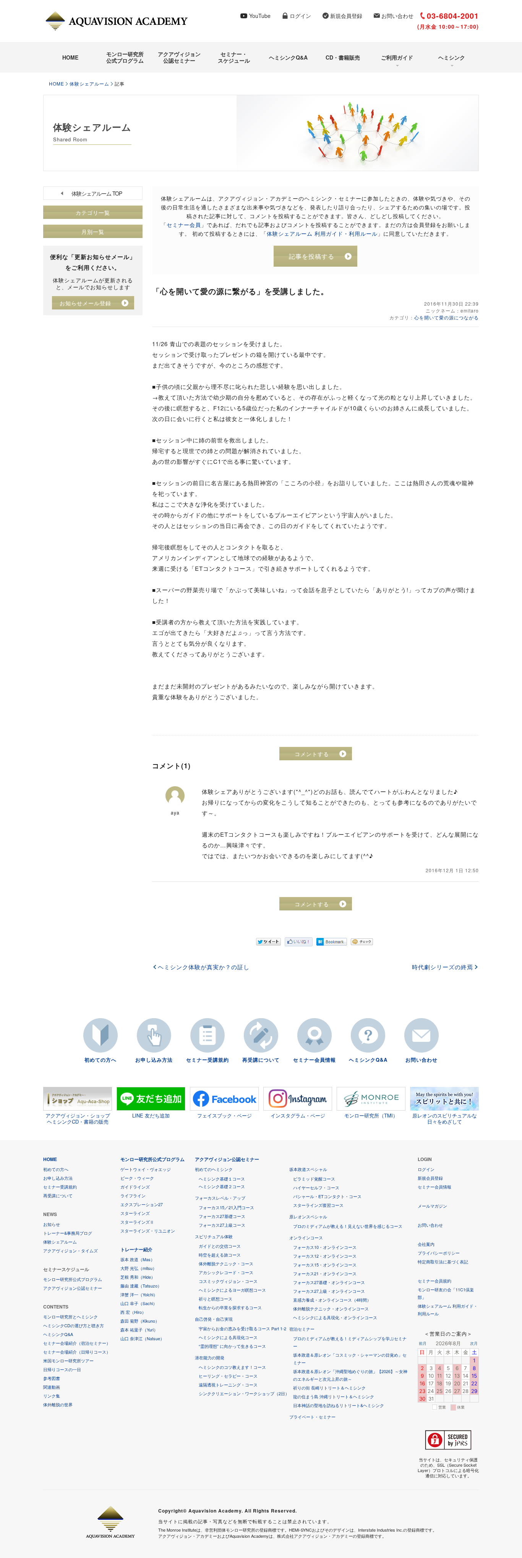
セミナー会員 (184, 224)
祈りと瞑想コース (215, 1299)
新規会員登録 (346, 15)
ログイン (300, 15)
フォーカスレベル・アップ (220, 1198)
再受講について (261, 1059)
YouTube (260, 15)
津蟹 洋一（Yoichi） (138, 1294)
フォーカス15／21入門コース (226, 1207)
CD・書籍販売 (343, 57)
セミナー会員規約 (434, 1281)
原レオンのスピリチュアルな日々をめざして (444, 1118)
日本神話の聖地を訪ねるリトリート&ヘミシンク (338, 1405)
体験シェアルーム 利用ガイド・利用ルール (322, 233)
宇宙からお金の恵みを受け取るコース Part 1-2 (242, 1328)
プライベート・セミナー (312, 1417)
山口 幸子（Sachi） (138, 1303)
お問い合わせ (397, 15)
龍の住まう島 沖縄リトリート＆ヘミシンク (333, 1396)
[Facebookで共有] (299, 941)
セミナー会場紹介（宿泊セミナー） (76, 1343)
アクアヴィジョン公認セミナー (179, 57)
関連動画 (51, 1387)
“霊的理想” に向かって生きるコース (232, 1346)
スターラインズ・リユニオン (147, 1231)
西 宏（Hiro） (133, 1312)
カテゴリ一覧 (93, 212)
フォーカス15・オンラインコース (325, 1265)
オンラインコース (306, 1237)
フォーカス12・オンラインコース (325, 1256)
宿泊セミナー (301, 1329)
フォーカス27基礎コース (222, 1216)
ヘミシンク (451, 57)
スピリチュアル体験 (214, 1236)
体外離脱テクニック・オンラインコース (331, 1308)
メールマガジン (432, 1206)
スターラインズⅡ (137, 1222)
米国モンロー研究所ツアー (68, 1360)
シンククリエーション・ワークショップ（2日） (244, 1393)
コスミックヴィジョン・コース (228, 1281)
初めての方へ (100, 1059)
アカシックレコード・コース (226, 1272)
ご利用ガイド (397, 57)
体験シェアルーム (89, 83)
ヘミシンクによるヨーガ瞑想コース (232, 1290)
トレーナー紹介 (136, 1249)
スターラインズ (135, 1213)
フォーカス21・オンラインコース (325, 1273)
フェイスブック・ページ (224, 1115)
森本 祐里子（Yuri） (139, 1329)
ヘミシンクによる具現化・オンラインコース (335, 1317)
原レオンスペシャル (308, 1216)
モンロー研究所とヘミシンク (70, 1316)
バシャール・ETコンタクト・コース (327, 1196)
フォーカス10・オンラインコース (325, 1247)
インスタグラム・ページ (298, 1115)
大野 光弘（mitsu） (138, 1268)
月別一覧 (92, 231)
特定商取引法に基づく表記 (443, 1261)
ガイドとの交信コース (220, 1246)
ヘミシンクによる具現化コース (228, 1337)
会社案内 (426, 1244)
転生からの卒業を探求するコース (230, 1307)
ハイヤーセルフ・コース (316, 1187)
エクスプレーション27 (141, 1204)
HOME (70, 57)
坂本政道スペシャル (308, 1169)
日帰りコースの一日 (62, 1369)
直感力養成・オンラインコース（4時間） (332, 1300)
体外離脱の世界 (58, 1404)
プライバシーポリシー (439, 1253)
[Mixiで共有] (362, 941)
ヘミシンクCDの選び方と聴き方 (73, 1325)
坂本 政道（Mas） (137, 1259)
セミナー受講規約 (207, 1059)
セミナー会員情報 (314, 1059)
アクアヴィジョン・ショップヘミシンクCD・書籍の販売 (77, 1118)
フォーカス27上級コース (222, 1225)
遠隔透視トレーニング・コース (228, 1384)
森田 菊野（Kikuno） (139, 1321)
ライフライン (133, 1195)
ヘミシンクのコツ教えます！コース (232, 1367)
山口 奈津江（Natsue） (142, 1338)
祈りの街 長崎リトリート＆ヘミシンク (329, 1388)
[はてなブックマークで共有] (331, 942)
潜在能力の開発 (209, 1357)
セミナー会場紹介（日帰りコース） (76, 1352)
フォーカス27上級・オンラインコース (329, 1291)
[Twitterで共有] (268, 942)
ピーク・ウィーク (137, 1178)
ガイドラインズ (135, 1187)
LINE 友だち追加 (151, 1115)
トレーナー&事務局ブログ (67, 1233)
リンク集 (51, 1396)
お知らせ (51, 1224)
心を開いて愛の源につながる (446, 317)
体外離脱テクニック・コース (226, 1263)
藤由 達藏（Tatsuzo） (141, 1286)
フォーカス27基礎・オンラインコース (329, 1282)
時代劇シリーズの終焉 (442, 967)
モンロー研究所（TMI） (371, 1115)
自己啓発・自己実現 (214, 1319)
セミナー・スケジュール (234, 57)
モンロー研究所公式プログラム (125, 57)
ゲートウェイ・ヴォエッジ (145, 1169)
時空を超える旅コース (220, 1255)
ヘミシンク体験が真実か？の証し (204, 967)
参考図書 (51, 1378)
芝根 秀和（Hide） (137, 1277)
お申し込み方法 (154, 1059)
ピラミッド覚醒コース (314, 1179)
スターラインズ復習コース (318, 1205)
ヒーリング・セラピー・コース (228, 1376)
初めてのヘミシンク (214, 1169)
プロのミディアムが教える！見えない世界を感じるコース (347, 1226)
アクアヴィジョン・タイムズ (70, 1250)
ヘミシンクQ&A (288, 57)
